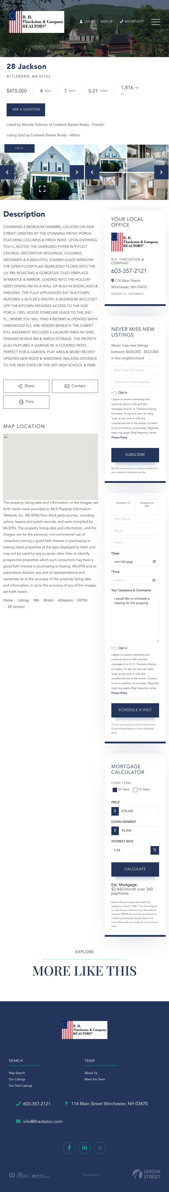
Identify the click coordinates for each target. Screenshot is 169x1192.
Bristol (48, 600)
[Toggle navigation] (155, 22)
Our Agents (136, 294)
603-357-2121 (134, 21)
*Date (115, 553)
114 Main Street (109, 1104)
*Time (115, 572)
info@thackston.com (42, 1122)
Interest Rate (122, 841)
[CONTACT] (26, 109)
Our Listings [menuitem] (17, 1079)
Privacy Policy (119, 437)
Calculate (135, 869)
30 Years (123, 789)
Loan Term (121, 783)
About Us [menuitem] (90, 1073)
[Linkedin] (85, 1148)
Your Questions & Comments (131, 590)
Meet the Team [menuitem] (94, 1079)
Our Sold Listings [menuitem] (20, 1086)
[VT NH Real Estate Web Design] (146, 1175)
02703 (82, 600)
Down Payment (123, 822)
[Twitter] (100, 1148)
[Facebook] (69, 1148)
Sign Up (106, 21)
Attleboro (65, 600)
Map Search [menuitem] (17, 1073)
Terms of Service (146, 729)
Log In (88, 21)
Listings (23, 600)
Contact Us (118, 294)
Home (8, 600)
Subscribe (135, 455)
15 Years (144, 789)
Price (115, 802)
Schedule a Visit (147, 504)
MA (36, 600)
